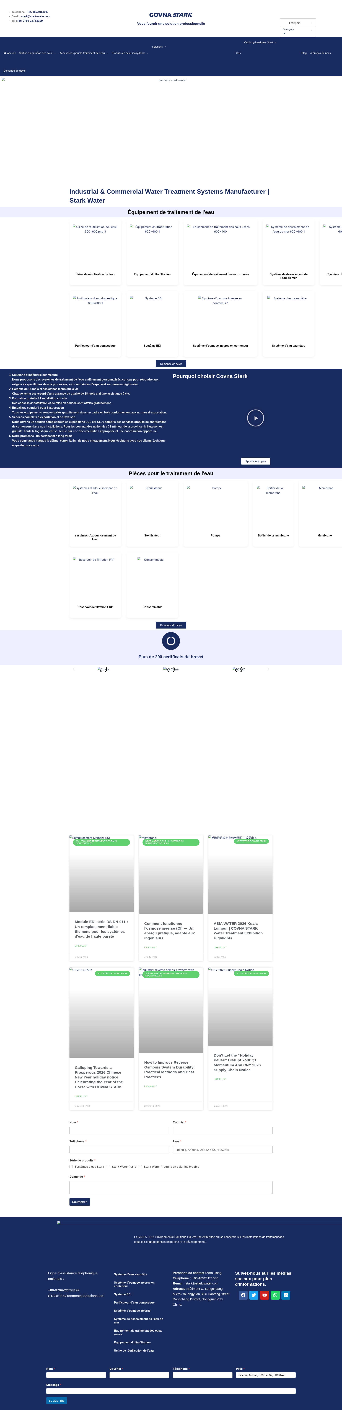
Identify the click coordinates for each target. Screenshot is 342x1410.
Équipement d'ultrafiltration (152, 274)
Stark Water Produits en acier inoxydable (171, 1166)
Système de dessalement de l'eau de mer (138, 1320)
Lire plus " (81, 946)
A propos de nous (320, 52)
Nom (73, 1122)
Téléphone (78, 1141)
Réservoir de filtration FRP (95, 607)
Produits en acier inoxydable (128, 52)
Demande (77, 1176)
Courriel (179, 1122)
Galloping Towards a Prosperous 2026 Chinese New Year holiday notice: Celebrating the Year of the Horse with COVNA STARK (99, 1077)
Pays (177, 1141)
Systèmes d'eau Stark (89, 1166)
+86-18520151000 (37, 11)
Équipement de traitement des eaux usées (220, 274)
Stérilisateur (152, 535)
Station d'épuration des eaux (36, 52)
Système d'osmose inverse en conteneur (220, 345)
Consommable (152, 607)
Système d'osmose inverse (132, 1310)
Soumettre (79, 1202)
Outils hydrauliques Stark (258, 42)
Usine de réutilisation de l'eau (95, 274)
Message (53, 1384)
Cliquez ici (171, 757)
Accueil (11, 52)
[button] (297, 29)
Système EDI (152, 345)
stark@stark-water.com (35, 16)
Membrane (325, 535)
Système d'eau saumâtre (288, 345)
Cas (238, 52)
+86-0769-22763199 (30, 20)
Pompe (215, 535)
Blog (304, 52)
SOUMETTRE (56, 1400)
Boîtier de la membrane (273, 535)
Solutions (157, 46)
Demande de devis (14, 70)
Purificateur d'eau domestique (95, 345)
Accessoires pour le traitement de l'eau (82, 52)
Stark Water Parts (124, 1166)
